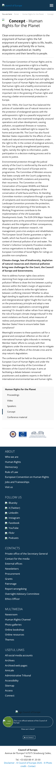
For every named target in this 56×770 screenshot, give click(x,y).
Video (10, 400)
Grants (8, 578)
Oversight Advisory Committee (22, 593)
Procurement (12, 573)
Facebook (13, 523)
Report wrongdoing (16, 588)
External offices (13, 563)
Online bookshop (14, 629)
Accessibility (12, 680)
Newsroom (11, 614)
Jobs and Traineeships (17, 482)
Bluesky (12, 502)
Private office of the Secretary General (26, 553)
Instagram (14, 517)
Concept (11, 411)
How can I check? (28, 729)
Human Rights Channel (18, 619)
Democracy (11, 467)
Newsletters (12, 568)
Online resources (14, 634)
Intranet (29, 737)
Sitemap (9, 685)
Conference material (17, 417)
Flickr (11, 532)
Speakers (11, 406)
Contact (31, 766)
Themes (9, 639)
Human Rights (13, 462)
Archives (10, 660)
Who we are (11, 456)
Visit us (9, 487)
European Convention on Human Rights (27, 477)
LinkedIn (13, 512)
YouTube (13, 528)
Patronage (11, 583)
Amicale (9, 670)
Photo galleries (13, 624)
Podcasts (13, 538)
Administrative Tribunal (18, 675)
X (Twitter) (14, 507)
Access (9, 690)
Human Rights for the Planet (20, 389)
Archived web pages (16, 665)
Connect (9, 695)
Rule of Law (11, 472)
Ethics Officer (12, 599)
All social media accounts (19, 655)
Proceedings (13, 394)
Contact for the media (17, 558)
